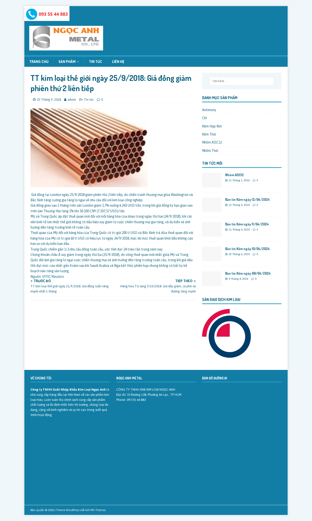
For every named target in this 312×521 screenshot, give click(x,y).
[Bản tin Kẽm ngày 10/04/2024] (212, 258)
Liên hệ (118, 62)
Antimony (209, 110)
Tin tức (95, 62)
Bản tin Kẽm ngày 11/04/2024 (247, 224)
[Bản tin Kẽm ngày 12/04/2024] (212, 209)
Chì (204, 118)
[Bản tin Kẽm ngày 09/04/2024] (212, 283)
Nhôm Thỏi (210, 151)
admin (72, 99)
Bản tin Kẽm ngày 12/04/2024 (247, 199)
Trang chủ (39, 62)
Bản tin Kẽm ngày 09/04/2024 (248, 273)
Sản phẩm (67, 62)
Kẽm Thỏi (209, 134)
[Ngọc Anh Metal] (46, 18)
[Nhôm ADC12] (212, 185)
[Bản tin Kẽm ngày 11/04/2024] (212, 234)
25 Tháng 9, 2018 (49, 99)
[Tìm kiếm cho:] (242, 81)
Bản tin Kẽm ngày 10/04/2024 (247, 249)
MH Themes (98, 510)
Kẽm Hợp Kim (212, 126)
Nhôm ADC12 (212, 142)
